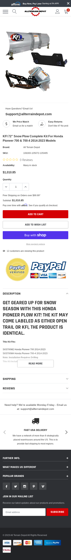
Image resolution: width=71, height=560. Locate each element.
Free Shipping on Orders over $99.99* (21, 195)
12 (8, 251)
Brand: (6, 147)
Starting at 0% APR (41, 3)
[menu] (5, 11)
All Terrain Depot (31, 147)
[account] (57, 11)
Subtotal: (7, 200)
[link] (6, 486)
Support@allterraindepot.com (28, 114)
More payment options (35, 244)
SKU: (5, 153)
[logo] (35, 11)
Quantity (7, 179)
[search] (14, 11)
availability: (9, 165)
